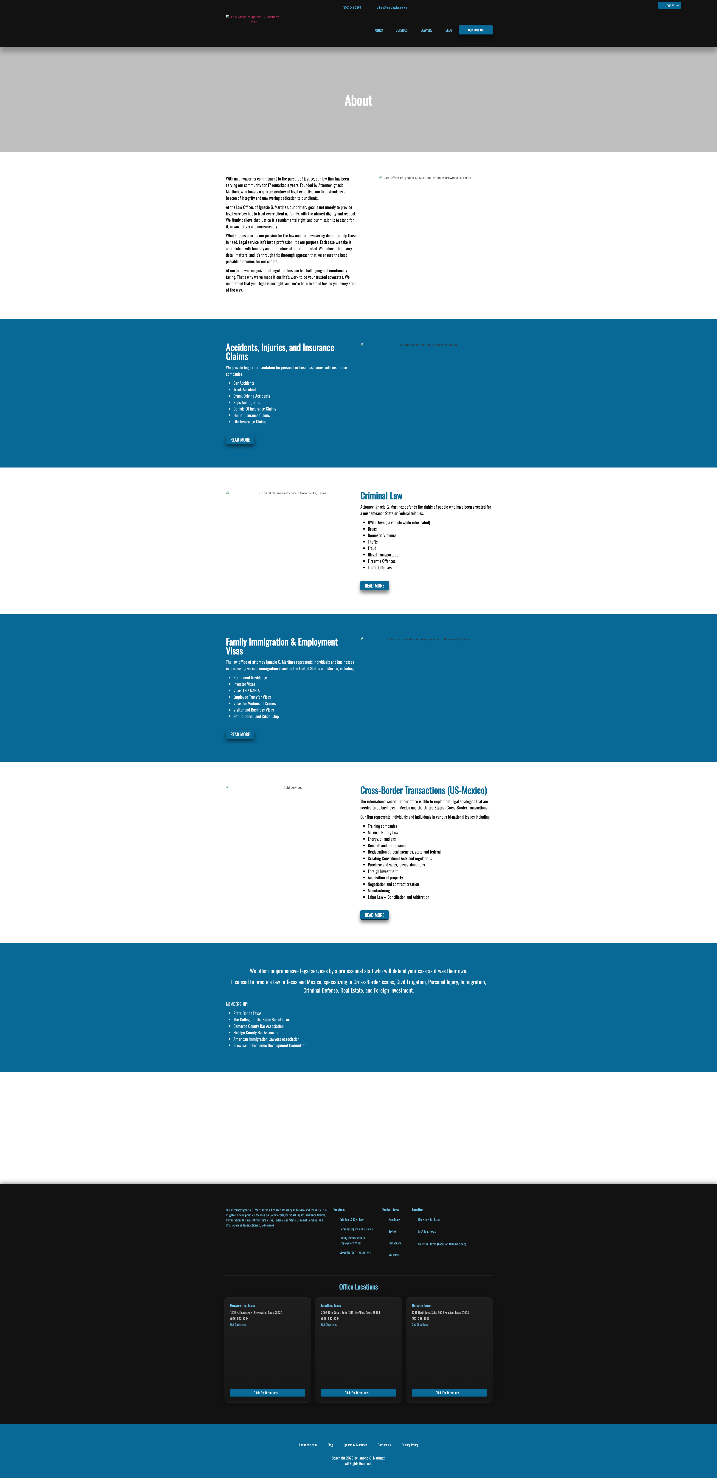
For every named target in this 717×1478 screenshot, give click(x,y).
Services (402, 30)
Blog (449, 30)
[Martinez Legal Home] (253, 30)
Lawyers (426, 30)
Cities (379, 30)
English (670, 5)
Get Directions (238, 1324)
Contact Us (476, 29)
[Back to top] (709, 1473)
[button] (246, 1128)
